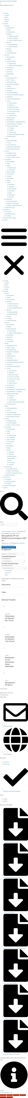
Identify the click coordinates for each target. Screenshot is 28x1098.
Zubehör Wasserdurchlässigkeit (16, 134)
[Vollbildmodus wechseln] (10, 1095)
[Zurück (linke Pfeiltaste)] (3, 1097)
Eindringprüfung (11, 32)
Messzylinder (11, 190)
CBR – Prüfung (10, 80)
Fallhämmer (11, 105)
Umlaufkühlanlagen (11, 53)
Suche (1, 491)
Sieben (8, 165)
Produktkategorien (6, 558)
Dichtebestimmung (11, 82)
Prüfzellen (10, 130)
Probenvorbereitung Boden (13, 99)
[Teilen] (16, 1095)
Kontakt (5, 220)
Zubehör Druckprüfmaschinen (14, 205)
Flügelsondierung (11, 88)
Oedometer (9, 96)
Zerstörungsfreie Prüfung (13, 149)
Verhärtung (9, 71)
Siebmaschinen (12, 168)
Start (3, 531)
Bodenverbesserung (12, 78)
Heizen (8, 163)
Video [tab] (6, 575)
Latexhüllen (11, 186)
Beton (6, 17)
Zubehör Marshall (12, 46)
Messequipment (12, 188)
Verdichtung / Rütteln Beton (13, 147)
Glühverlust (9, 90)
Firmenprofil (8, 211)
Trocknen (9, 176)
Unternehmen (6, 209)
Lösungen (5, 13)
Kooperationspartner (10, 213)
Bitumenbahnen (11, 57)
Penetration (9, 69)
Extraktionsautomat (13, 36)
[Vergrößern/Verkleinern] (3, 1095)
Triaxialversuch (12, 132)
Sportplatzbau (10, 119)
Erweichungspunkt (11, 61)
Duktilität (9, 59)
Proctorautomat (12, 103)
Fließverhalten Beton (12, 140)
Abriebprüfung (10, 28)
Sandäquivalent (10, 117)
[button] (14, 251)
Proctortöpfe (11, 113)
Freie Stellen (8, 216)
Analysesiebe (11, 170)
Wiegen (8, 180)
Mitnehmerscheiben (13, 107)
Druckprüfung (8, 199)
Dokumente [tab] (8, 572)
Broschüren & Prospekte (9, 218)
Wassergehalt (10, 74)
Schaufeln (11, 197)
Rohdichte (9, 51)
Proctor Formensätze (13, 109)
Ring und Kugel (12, 63)
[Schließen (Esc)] (23, 1095)
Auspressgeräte (11, 161)
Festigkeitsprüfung (11, 153)
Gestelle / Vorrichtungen (13, 203)
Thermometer (10, 174)
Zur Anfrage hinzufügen (9, 547)
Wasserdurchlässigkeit (12, 126)
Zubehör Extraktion (13, 38)
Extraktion (9, 34)
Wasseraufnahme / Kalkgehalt (14, 124)
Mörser (10, 193)
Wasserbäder (10, 178)
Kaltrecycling (10, 67)
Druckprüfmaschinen (12, 201)
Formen (9, 142)
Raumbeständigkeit (11, 155)
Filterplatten (11, 184)
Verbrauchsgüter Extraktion (15, 40)
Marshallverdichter (13, 44)
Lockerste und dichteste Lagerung (15, 94)
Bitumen (7, 19)
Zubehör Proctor (12, 115)
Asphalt (7, 15)
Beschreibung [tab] (8, 570)
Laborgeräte (8, 159)
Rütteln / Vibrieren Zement (13, 157)
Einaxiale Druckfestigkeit (13, 84)
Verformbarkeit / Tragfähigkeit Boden (16, 122)
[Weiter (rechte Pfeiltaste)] (10, 1097)
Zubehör (9, 182)
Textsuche (4, 554)
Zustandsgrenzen (11, 136)
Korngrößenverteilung (12, 92)
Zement (7, 151)
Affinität (9, 30)
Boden (6, 21)
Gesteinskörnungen (10, 207)
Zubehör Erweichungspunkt (15, 65)
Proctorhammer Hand (13, 111)
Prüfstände (11, 128)
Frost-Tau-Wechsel (11, 145)
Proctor (9, 101)
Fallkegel (9, 86)
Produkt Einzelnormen (7, 565)
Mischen (9, 48)
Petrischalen (11, 195)
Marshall (9, 42)
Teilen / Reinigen (11, 172)
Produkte (5, 23)
